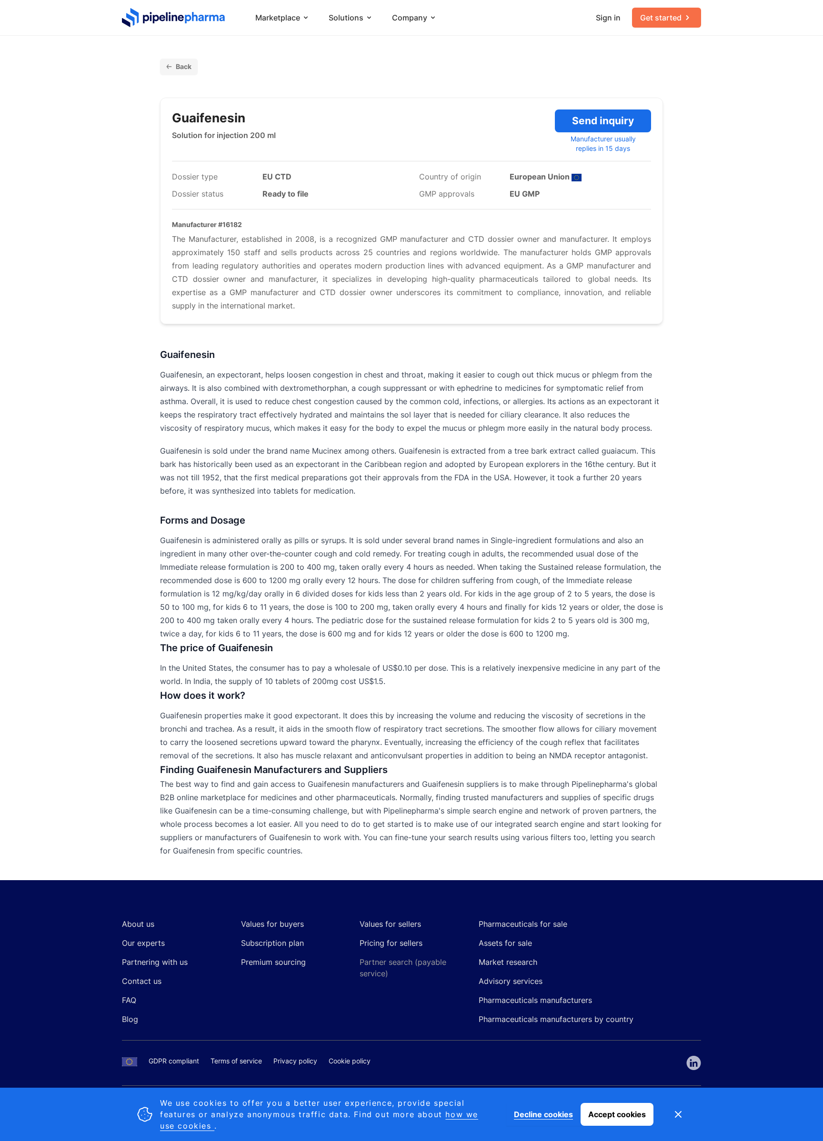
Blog (130, 1019)
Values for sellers (390, 924)
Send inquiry (603, 121)
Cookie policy (350, 1061)
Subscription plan (272, 943)
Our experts (143, 943)
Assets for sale (505, 943)
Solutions (346, 17)
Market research (508, 962)
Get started (661, 17)
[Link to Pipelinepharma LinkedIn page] (693, 1063)
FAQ (129, 1000)
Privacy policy (295, 1061)
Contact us (141, 981)
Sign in (608, 17)
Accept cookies (617, 1114)
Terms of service (236, 1061)
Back (183, 66)
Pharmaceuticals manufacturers (535, 1000)
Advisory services (510, 981)
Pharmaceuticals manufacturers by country (556, 1019)
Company (409, 17)
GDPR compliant (174, 1061)
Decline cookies (543, 1114)
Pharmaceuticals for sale (523, 924)
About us (138, 924)
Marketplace (277, 17)
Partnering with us (155, 962)
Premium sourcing (273, 962)
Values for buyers (272, 924)
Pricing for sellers (391, 943)
